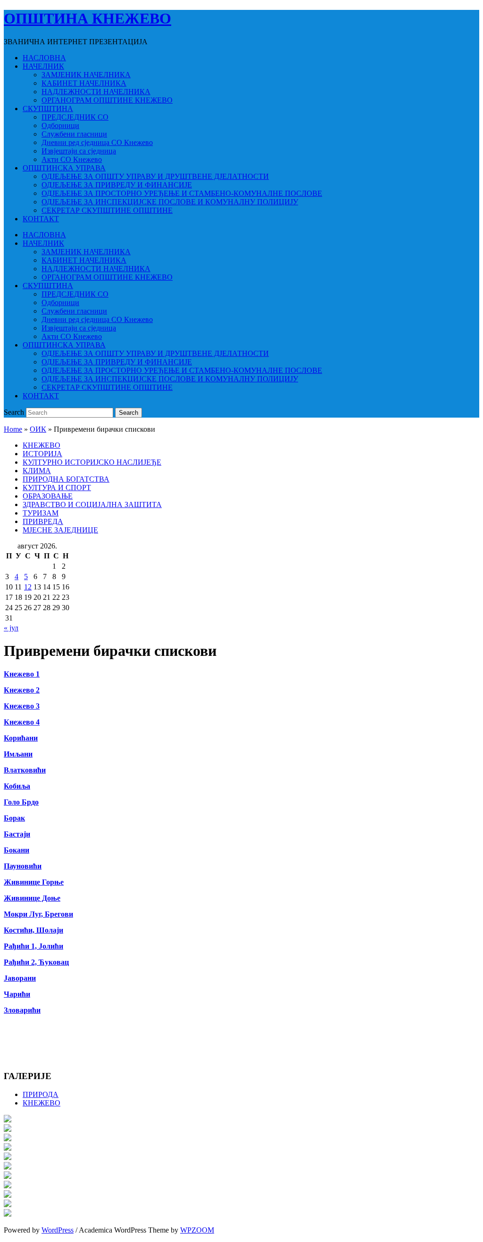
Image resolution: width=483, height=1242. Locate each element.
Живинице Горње (34, 882)
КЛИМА (37, 471)
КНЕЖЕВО (41, 445)
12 (28, 587)
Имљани (18, 754)
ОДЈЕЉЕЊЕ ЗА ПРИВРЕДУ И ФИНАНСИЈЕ (117, 185)
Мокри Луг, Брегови (38, 914)
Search (14, 412)
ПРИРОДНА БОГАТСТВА (66, 479)
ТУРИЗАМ (40, 513)
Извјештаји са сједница (79, 151)
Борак (14, 818)
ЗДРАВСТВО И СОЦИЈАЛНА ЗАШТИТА (92, 504)
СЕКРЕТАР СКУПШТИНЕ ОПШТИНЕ (107, 210)
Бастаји (17, 834)
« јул (11, 628)
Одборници (60, 125)
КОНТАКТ (41, 219)
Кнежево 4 (22, 722)
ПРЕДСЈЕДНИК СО (75, 117)
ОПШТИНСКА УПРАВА (64, 168)
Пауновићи (23, 866)
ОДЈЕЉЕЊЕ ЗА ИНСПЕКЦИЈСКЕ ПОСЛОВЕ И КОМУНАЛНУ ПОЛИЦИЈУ (170, 202)
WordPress (58, 1230)
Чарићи (17, 994)
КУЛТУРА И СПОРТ (57, 488)
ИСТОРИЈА (42, 454)
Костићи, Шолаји (33, 930)
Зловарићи (22, 1010)
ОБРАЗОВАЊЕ (48, 496)
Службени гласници (74, 134)
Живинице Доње (32, 898)
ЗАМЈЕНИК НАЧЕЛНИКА (86, 75)
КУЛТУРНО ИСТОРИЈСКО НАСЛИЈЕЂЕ (92, 462)
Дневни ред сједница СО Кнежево (97, 142)
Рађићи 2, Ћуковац (36, 962)
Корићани (21, 738)
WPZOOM (197, 1230)
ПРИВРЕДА (43, 521)
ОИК (38, 429)
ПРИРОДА (40, 1094)
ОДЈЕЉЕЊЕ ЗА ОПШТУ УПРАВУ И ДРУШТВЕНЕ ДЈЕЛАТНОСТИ (155, 176)
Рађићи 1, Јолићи (33, 946)
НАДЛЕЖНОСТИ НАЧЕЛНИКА (96, 92)
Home (13, 429)
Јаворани (20, 978)
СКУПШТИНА (48, 109)
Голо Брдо (21, 802)
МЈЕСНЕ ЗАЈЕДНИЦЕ (60, 530)
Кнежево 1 (22, 674)
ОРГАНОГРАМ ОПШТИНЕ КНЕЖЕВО (107, 100)
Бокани (16, 850)
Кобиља (17, 786)
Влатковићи (25, 770)
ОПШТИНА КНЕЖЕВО (87, 18)
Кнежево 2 (22, 690)
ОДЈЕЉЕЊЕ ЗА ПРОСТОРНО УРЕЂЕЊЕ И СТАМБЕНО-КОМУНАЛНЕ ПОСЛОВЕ (182, 193)
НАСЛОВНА (44, 58)
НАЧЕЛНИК (43, 66)
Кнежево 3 (22, 706)
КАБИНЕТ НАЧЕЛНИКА (84, 83)
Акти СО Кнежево (72, 159)
